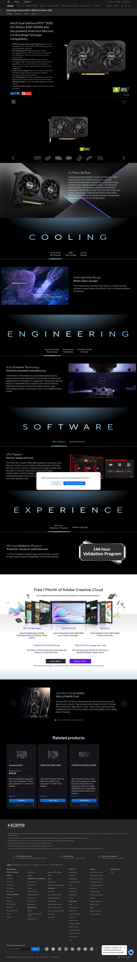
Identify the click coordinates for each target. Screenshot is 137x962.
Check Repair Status (96, 882)
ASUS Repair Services (96, 875)
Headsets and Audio (54, 898)
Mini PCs (9, 917)
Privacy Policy (54, 957)
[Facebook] (60, 949)
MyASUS (92, 898)
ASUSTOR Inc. (73, 895)
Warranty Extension (96, 914)
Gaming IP (51, 917)
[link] (10, 6)
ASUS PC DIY (73, 911)
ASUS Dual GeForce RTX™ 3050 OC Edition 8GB (29, 10)
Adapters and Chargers (55, 908)
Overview (9, 14)
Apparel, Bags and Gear (55, 904)
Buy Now (21, 800)
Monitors (9, 898)
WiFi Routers (52, 882)
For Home (9, 878)
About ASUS (73, 872)
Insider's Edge (73, 920)
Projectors (10, 901)
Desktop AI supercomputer (56, 885)
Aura (70, 940)
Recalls (92, 908)
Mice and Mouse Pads (54, 895)
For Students (10, 888)
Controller (51, 914)
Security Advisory (95, 911)
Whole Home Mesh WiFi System (34, 915)
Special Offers (126, 2)
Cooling (29, 888)
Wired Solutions (32, 919)
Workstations (31, 872)
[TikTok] (92, 949)
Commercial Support (96, 885)
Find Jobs (72, 875)
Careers (71, 898)
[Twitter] (66, 949)
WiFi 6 (50, 879)
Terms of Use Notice (42, 957)
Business (110, 2)
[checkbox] (124, 95)
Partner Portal (73, 908)
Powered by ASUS (74, 924)
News (70, 885)
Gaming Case (31, 885)
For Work (9, 882)
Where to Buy (73, 892)
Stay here (56, 483)
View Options (84, 800)
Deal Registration (95, 892)
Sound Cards (31, 898)
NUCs (8, 914)
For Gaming (10, 891)
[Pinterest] (79, 949)
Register (116, 6)
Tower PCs (10, 907)
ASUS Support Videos (96, 879)
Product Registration (96, 901)
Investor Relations (74, 882)
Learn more (20, 804)
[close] (98, 475)
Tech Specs (18, 14)
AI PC (71, 904)
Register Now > (80, 661)
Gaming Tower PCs (12, 911)
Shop (18, 6)
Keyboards (51, 891)
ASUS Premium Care (96, 872)
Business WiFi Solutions (55, 872)
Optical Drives (31, 901)
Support (33, 14)
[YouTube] (53, 949)
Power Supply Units (33, 895)
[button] (117, 1)
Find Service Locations (97, 895)
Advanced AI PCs (74, 933)
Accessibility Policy (75, 930)
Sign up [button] (35, 949)
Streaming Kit (52, 901)
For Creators (10, 885)
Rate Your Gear (73, 927)
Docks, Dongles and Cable (56, 911)
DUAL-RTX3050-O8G (56, 865)
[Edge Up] (85, 949)
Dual (46, 865)
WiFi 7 (50, 875)
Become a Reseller (74, 914)
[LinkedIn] (72, 949)
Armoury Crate (73, 936)
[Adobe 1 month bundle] (27, 95)
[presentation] (33, 804)
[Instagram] (47, 949)
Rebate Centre (94, 904)
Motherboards (31, 882)
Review (26, 14)
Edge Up (71, 917)
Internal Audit (73, 879)
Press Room (72, 888)
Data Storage (31, 904)
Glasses (29, 875)
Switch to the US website (74, 483)
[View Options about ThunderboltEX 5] (32, 804)
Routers (29, 911)
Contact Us (93, 888)
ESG (112, 872)
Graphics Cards (32, 891)
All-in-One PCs (11, 904)
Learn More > (56, 661)
